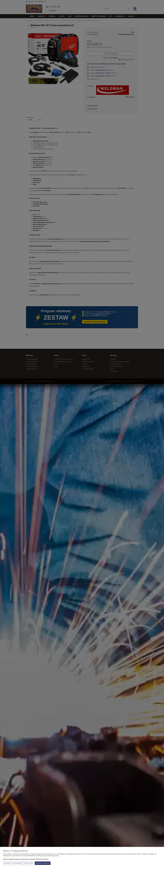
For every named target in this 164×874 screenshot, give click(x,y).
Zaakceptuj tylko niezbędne (12, 863)
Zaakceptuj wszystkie (42, 863)
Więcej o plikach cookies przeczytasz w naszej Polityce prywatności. (26, 859)
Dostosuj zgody (28, 863)
